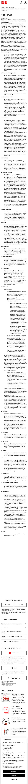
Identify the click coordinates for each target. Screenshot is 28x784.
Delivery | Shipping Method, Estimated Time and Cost (11, 637)
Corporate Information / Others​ (6, 8)
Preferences (14, 779)
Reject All (13, 775)
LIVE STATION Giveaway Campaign (10, 641)
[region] (14, 760)
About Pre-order (5, 628)
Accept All (14, 771)
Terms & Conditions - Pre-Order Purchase (11, 624)
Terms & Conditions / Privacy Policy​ (19, 8)
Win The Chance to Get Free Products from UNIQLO (11, 632)
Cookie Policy (17, 767)
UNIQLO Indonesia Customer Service (7, 7)
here (13, 535)
